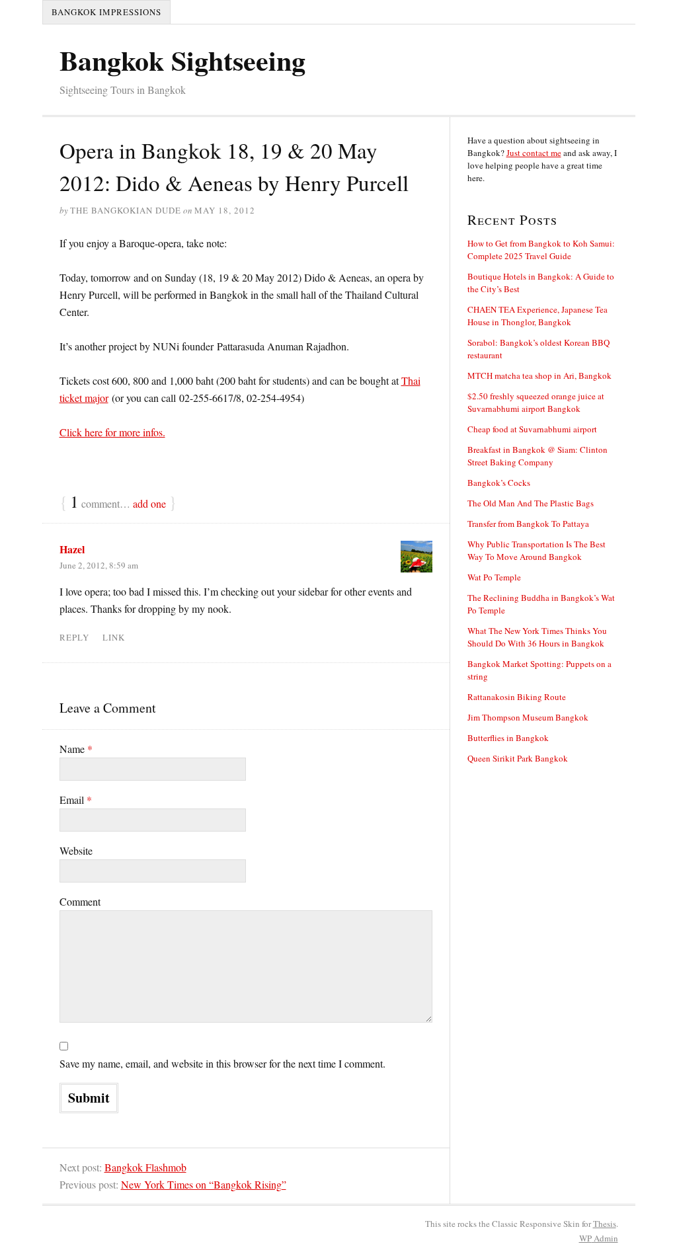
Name (76, 749)
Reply (74, 637)
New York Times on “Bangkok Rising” (203, 1184)
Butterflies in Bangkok (508, 738)
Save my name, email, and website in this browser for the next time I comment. (222, 1063)
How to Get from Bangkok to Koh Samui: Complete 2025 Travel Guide (541, 249)
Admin (598, 1238)
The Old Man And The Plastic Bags (530, 503)
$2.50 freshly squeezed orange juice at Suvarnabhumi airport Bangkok (535, 402)
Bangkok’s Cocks (498, 483)
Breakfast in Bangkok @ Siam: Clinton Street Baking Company (537, 456)
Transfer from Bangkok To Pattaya (528, 524)
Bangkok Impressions (106, 12)
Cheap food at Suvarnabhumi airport (532, 429)
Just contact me (533, 153)
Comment (80, 901)
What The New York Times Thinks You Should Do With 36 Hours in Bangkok (537, 637)
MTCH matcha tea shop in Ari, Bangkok (539, 375)
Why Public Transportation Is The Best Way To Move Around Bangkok (536, 550)
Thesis (604, 1224)
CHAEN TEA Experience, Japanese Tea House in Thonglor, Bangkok (537, 315)
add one (149, 503)
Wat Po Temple (494, 577)
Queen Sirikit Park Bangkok (517, 758)
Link (113, 637)
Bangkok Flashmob (145, 1167)
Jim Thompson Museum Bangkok (527, 717)
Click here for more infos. (112, 432)
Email (76, 799)
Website (76, 850)
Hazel (72, 549)
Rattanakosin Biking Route (516, 697)
